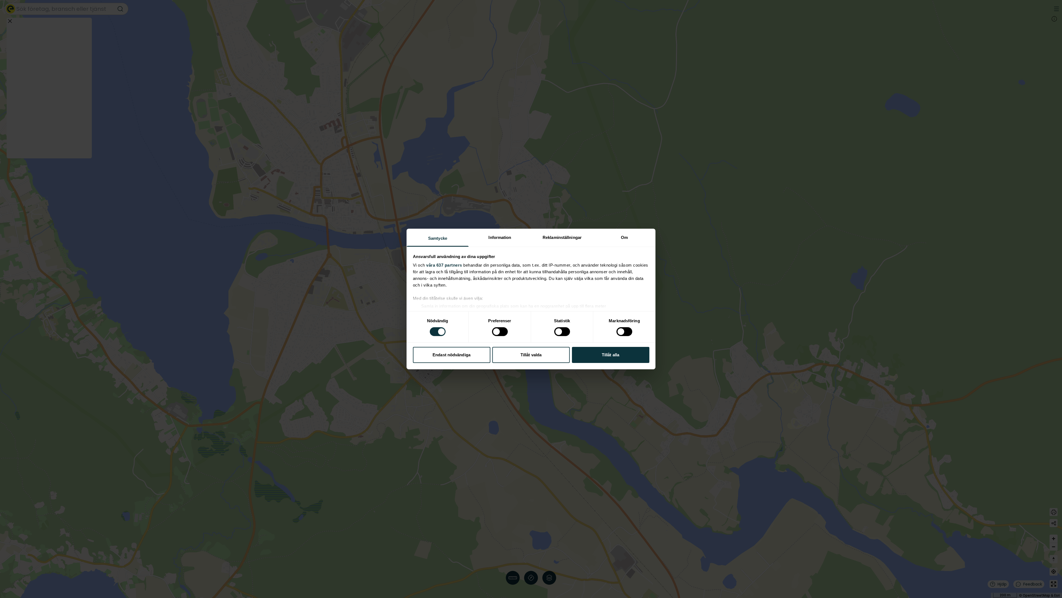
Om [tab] (624, 237)
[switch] (500, 331)
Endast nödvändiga (451, 354)
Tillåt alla (610, 354)
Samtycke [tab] (437, 238)
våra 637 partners (444, 265)
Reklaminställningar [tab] (562, 237)
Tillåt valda (531, 354)
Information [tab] (499, 237)
